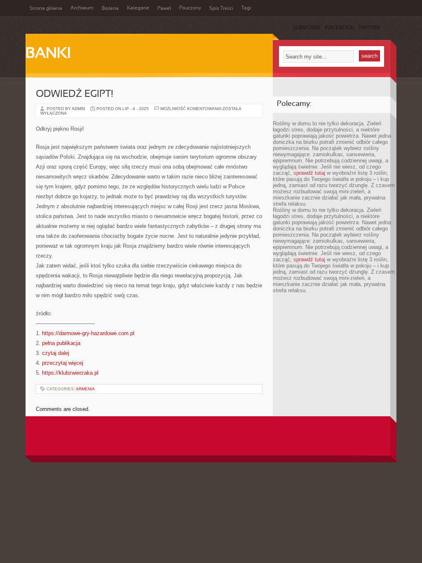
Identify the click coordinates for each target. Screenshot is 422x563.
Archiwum (82, 8)
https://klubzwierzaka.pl (70, 373)
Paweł (164, 8)
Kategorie (138, 8)
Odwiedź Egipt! (74, 94)
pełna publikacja (61, 343)
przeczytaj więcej (62, 363)
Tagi (246, 8)
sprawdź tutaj (309, 173)
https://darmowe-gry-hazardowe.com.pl (88, 333)
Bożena (110, 8)
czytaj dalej (55, 353)
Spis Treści (221, 8)
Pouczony (190, 8)
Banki (48, 54)
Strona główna (46, 8)
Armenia (85, 389)
